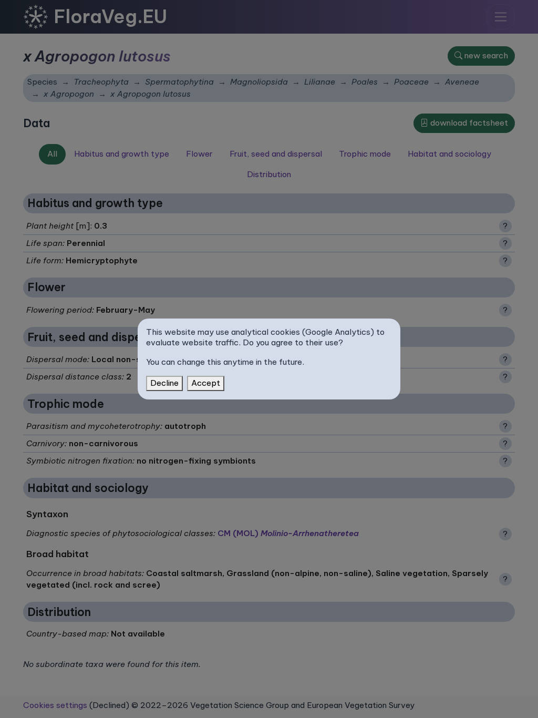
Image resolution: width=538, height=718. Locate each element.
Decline (164, 383)
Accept (205, 383)
